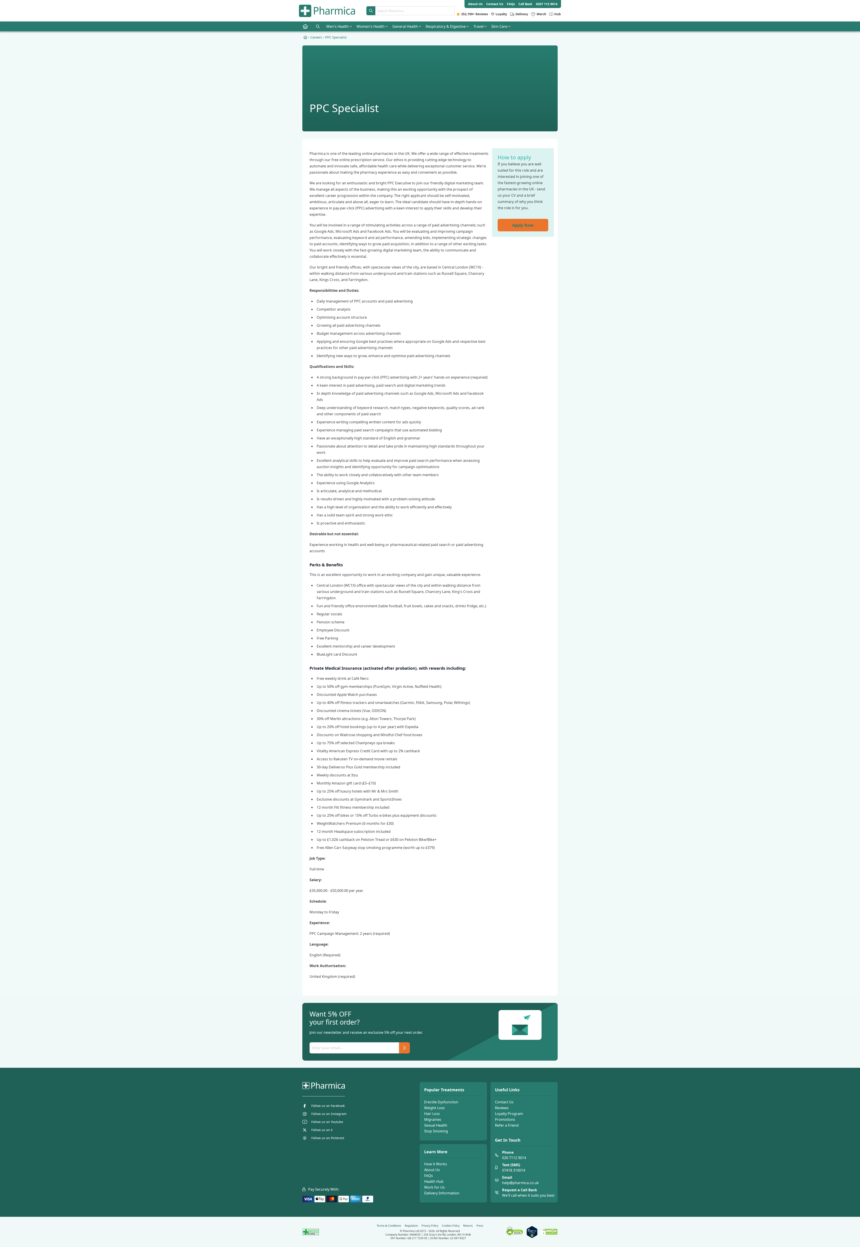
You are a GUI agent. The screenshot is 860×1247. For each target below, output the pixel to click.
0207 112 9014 (546, 4)
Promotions (505, 1119)
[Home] (305, 37)
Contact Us (504, 1102)
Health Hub (433, 1181)
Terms (389, 1226)
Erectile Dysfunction (441, 1102)
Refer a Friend (507, 1125)
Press (479, 1226)
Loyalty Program (509, 1113)
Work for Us (434, 1187)
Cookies (451, 1226)
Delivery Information (441, 1193)
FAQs (428, 1175)
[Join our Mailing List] (404, 1047)
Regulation (411, 1226)
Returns (468, 1226)
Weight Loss (434, 1107)
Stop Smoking (436, 1131)
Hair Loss (432, 1113)
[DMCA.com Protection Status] (549, 1232)
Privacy (429, 1226)
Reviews (502, 1107)
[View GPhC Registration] (311, 1232)
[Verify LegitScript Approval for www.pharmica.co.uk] (532, 1232)
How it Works (435, 1164)
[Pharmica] (346, 1085)
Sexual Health (435, 1125)
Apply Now (522, 225)
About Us (432, 1169)
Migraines (432, 1119)
